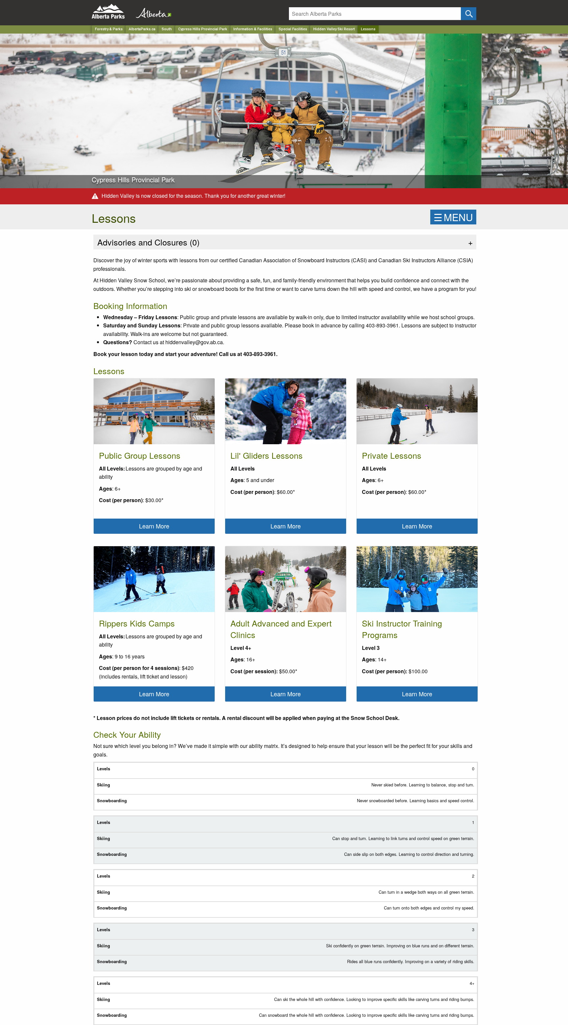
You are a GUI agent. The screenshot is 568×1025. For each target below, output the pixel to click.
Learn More (154, 526)
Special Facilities (293, 29)
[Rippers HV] (154, 581)
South (167, 29)
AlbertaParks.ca (142, 29)
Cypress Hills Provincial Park (202, 29)
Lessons (368, 29)
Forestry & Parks (109, 29)
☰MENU (453, 217)
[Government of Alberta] (151, 11)
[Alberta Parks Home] (112, 11)
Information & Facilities (252, 29)
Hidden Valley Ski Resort (334, 29)
